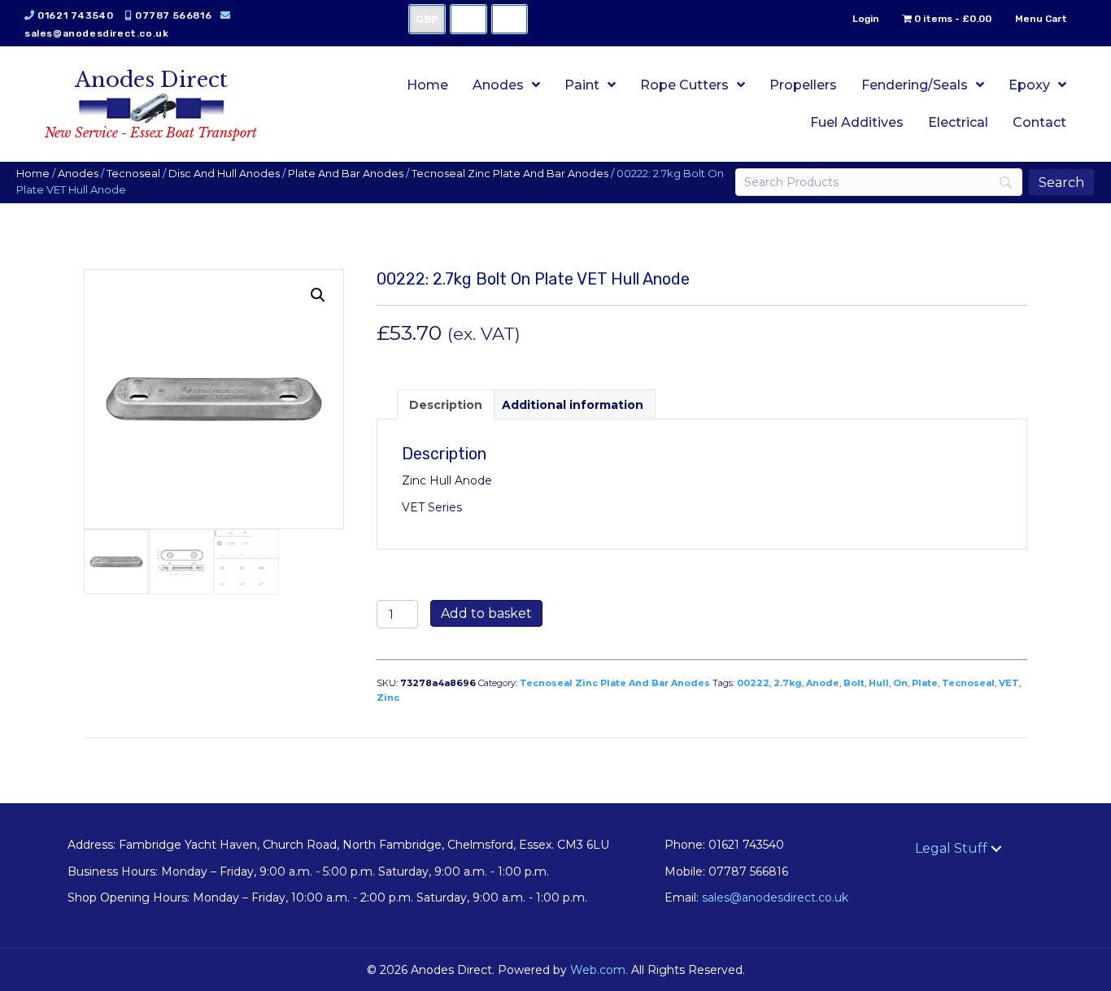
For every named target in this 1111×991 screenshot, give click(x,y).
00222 (753, 683)
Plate (925, 683)
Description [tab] (445, 405)
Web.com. (599, 970)
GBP (427, 19)
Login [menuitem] (865, 18)
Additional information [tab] (572, 405)
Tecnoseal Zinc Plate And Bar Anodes (510, 173)
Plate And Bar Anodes (345, 173)
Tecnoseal (133, 173)
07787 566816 (173, 15)
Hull (879, 683)
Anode (822, 683)
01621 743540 (75, 15)
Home (33, 173)
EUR (510, 19)
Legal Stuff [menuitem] (951, 848)
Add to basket (486, 613)
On (900, 683)
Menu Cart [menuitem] (1041, 18)
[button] (318, 295)
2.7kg (787, 683)
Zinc (388, 697)
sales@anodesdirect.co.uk (96, 33)
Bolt (854, 683)
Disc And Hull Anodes (224, 173)
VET (1009, 683)
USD (468, 19)
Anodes (78, 173)
